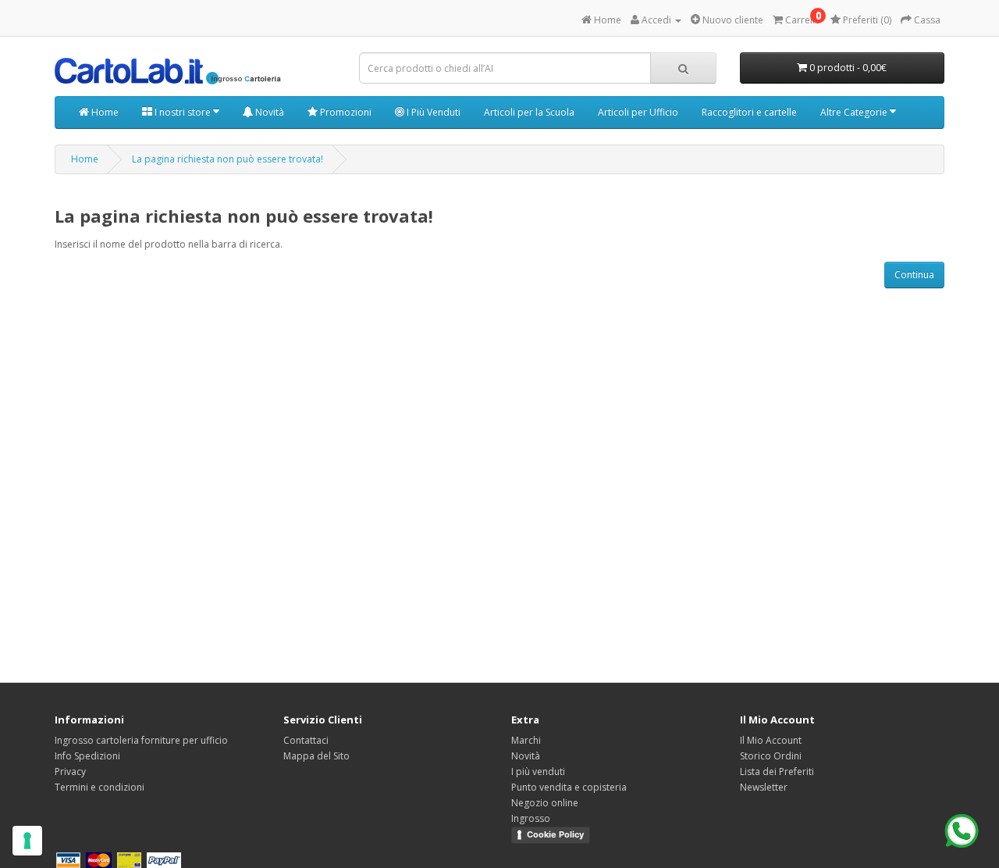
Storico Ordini (771, 756)
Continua (914, 274)
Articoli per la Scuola (529, 112)
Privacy (70, 771)
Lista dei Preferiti (777, 771)
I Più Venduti (432, 112)
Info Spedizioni (87, 756)
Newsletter (763, 787)
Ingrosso (530, 818)
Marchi (526, 740)
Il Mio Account (771, 740)
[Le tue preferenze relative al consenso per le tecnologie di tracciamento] (27, 840)
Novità (268, 112)
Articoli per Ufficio (638, 112)
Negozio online (544, 802)
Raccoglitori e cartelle (749, 112)
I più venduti (538, 771)
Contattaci (306, 740)
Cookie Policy (555, 834)
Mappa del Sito (316, 756)
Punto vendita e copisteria (569, 787)
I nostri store (182, 112)
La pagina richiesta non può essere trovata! (227, 159)
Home (104, 112)
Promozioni (345, 112)
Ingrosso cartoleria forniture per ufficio (141, 740)
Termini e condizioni (99, 787)
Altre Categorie (855, 112)
